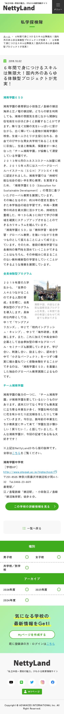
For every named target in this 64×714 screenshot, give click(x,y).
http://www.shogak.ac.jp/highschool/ (28, 472)
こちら (16, 453)
